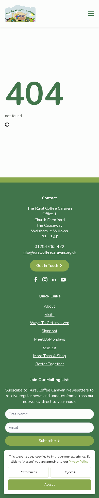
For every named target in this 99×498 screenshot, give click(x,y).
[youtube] (63, 279)
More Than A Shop (49, 356)
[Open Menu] (91, 13)
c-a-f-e (49, 347)
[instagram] (44, 279)
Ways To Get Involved (49, 323)
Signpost (49, 331)
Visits (50, 315)
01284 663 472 (49, 246)
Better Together (49, 364)
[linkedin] (54, 279)
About (49, 306)
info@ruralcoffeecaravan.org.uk (49, 252)
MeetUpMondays (49, 339)
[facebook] (35, 279)
